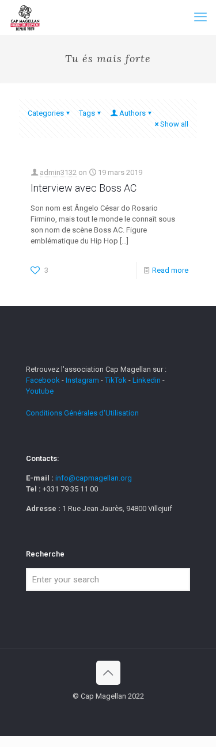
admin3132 (58, 172)
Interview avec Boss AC (84, 188)
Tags (87, 113)
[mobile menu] (200, 17)
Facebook (44, 380)
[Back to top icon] (108, 673)
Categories (46, 113)
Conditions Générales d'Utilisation (82, 413)
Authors (132, 113)
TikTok (116, 380)
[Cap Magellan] (25, 17)
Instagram (82, 380)
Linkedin (146, 380)
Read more (170, 270)
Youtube (40, 391)
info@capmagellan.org (93, 478)
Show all (174, 124)
